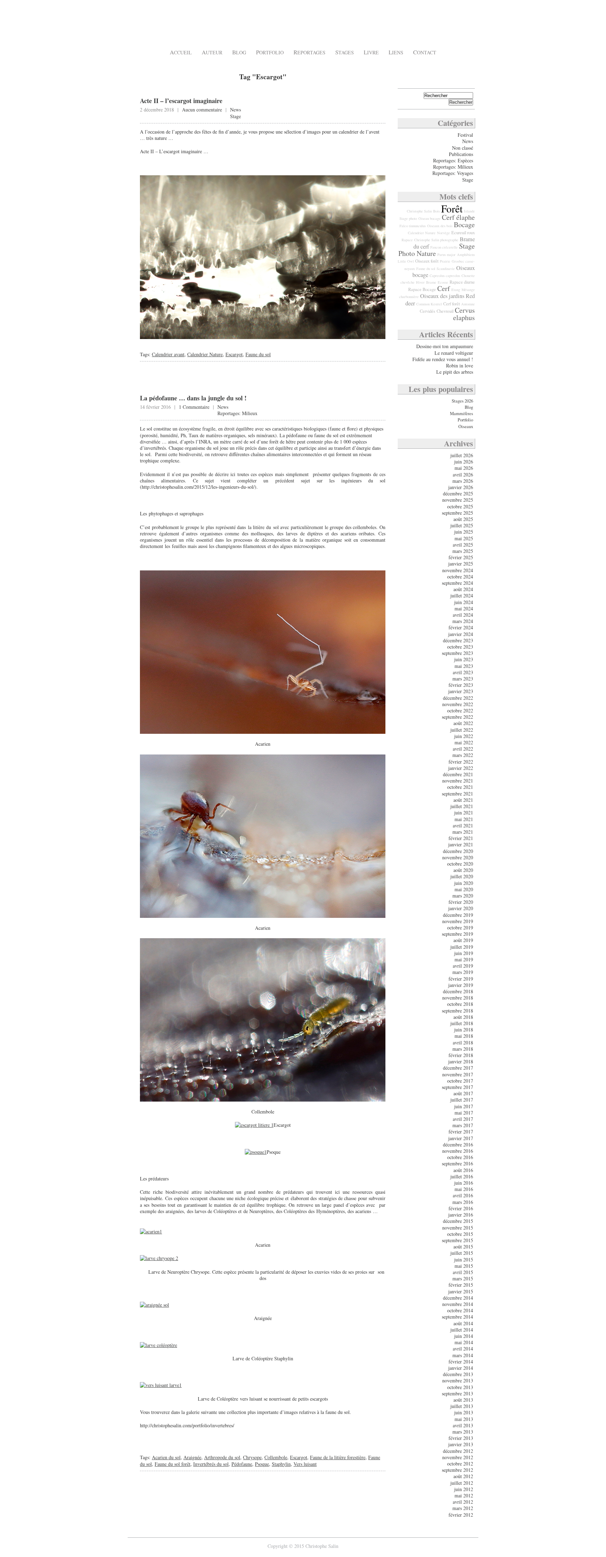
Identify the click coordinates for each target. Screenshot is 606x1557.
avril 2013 (463, 1425)
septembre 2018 (457, 1010)
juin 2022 (463, 736)
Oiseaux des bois (439, 225)
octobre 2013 (460, 1387)
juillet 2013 (461, 1406)
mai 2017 (463, 1112)
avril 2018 (463, 1042)
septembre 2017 (457, 1087)
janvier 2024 (460, 634)
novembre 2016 (457, 1151)
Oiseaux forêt (426, 261)
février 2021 (461, 838)
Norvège (443, 232)
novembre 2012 (457, 1457)
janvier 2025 (460, 563)
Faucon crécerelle (444, 247)
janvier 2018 (460, 1061)
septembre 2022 (457, 716)
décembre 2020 (458, 851)
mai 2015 (463, 1265)
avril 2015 (463, 1272)
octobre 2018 (460, 1004)
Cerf (443, 288)
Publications (461, 154)
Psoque (262, 1464)
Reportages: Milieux (237, 413)
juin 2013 (463, 1412)
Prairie (445, 261)
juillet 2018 (461, 1023)
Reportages (309, 52)
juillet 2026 (461, 455)
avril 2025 (463, 544)
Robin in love (459, 365)
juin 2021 (463, 812)
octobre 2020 (460, 863)
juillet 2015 (461, 1253)
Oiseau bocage (429, 218)
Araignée (192, 1457)
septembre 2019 (457, 933)
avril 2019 (463, 965)
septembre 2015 (457, 1240)
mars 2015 (462, 1278)
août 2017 (463, 1093)
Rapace (407, 239)
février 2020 (461, 902)
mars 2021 (462, 831)
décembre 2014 (458, 1297)
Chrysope (252, 1457)
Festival (465, 134)
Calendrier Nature (205, 354)
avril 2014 (463, 1348)
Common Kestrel (429, 304)
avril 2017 (463, 1119)
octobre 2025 (460, 506)
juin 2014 (463, 1336)
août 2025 (463, 519)
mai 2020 (463, 889)
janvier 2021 (460, 844)
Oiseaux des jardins (442, 296)
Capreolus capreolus (445, 275)
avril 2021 (463, 825)
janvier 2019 (460, 985)
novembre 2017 (457, 1074)
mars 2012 (462, 1508)
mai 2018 (463, 1036)
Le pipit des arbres (454, 371)
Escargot (234, 354)
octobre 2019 (460, 927)
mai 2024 (463, 608)
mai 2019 (463, 959)
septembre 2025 (457, 512)
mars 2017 (462, 1125)
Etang (455, 289)
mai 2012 (463, 1495)
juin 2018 (463, 1029)
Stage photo (408, 218)
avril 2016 (463, 1195)
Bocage (464, 224)
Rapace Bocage (422, 289)
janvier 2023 (460, 691)
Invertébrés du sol (211, 1464)
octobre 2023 (460, 646)
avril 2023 (463, 672)
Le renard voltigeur (454, 353)
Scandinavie (446, 268)
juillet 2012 (461, 1483)
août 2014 (463, 1323)
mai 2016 (463, 1189)
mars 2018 (462, 1048)
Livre (371, 52)
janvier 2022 (460, 768)
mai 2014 (463, 1342)
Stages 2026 (462, 401)
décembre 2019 (458, 915)
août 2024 (463, 589)
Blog (239, 52)
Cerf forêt (451, 304)
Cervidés (427, 311)
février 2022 (461, 761)
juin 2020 (463, 883)
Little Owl (406, 261)
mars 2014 (462, 1355)
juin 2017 (463, 1106)
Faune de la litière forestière (337, 1457)
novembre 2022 (457, 704)
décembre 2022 (458, 698)
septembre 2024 (457, 583)
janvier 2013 (460, 1444)
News (235, 109)
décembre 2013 (458, 1374)
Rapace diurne (462, 282)
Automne (468, 304)
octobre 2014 (460, 1310)
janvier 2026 (460, 487)
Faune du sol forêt (172, 1464)
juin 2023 (463, 659)
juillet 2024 (461, 595)
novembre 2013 (457, 1380)
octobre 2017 (460, 1080)
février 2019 (461, 978)
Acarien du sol (166, 1457)
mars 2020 (462, 895)
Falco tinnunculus (412, 225)
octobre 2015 (460, 1234)
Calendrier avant (168, 354)
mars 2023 (462, 678)
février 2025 (461, 557)
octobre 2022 (460, 710)
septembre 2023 (457, 653)
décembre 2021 (458, 774)
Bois (436, 211)
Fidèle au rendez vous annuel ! (442, 359)
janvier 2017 (460, 1138)
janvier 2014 (460, 1368)
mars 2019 (462, 972)
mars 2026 (462, 481)
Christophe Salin (182, 24)
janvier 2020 (460, 908)
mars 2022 (462, 755)
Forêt (452, 208)
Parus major (446, 254)
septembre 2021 (457, 793)
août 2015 (463, 1246)
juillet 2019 (461, 946)
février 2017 (461, 1131)
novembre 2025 (457, 499)
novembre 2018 (457, 997)
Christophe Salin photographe (436, 239)
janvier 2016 (460, 1214)
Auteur (212, 52)
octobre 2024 (460, 576)
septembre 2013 (457, 1393)
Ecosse (443, 282)
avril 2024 (463, 614)
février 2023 (461, 685)
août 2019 (463, 940)
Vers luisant (305, 1464)
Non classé (462, 147)
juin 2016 (463, 1182)
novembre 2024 (457, 570)
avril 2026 (463, 474)
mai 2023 (463, 666)
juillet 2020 (461, 876)
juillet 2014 (461, 1329)
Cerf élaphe (458, 217)
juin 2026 (463, 461)
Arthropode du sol (222, 1457)
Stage (235, 116)
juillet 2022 (461, 729)
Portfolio (270, 52)
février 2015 (461, 1284)
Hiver (420, 282)
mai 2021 (463, 819)
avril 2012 (463, 1501)
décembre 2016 (458, 1144)
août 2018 (463, 1017)
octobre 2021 (460, 787)
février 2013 (461, 1438)
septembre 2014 (457, 1316)
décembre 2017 (458, 1067)
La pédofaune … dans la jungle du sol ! (193, 397)
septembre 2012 (457, 1470)
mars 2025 (462, 551)
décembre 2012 (458, 1451)
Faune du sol (258, 354)
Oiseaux (465, 426)
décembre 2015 (458, 1221)
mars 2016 (462, 1202)
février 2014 (461, 1361)
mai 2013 (463, 1419)
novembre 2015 (457, 1227)
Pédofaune (241, 1464)
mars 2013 (462, 1431)
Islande (469, 211)
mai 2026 (463, 468)
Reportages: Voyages (452, 173)
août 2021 (463, 800)
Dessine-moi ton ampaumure (444, 346)
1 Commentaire (194, 407)
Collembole (275, 1457)
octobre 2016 (460, 1157)
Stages (344, 52)
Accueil (181, 52)
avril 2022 (463, 748)
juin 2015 (463, 1259)
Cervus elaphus (464, 313)
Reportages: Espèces (453, 160)
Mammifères (461, 414)
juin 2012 (463, 1489)
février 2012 (461, 1514)
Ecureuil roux (463, 233)
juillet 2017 (461, 1099)
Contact (424, 52)
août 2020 (463, 870)
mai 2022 (463, 742)
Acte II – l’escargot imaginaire (181, 100)
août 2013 (463, 1399)
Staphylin (281, 1464)
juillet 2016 (461, 1176)
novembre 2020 (457, 857)
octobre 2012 (460, 1463)
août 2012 (463, 1476)
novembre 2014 (457, 1304)
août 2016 (463, 1170)
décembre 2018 (458, 991)
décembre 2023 (458, 640)
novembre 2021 (457, 780)
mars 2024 (462, 621)
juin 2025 (463, 531)
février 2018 (461, 1055)
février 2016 (461, 1208)
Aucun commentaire (202, 109)
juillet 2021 (461, 806)
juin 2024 (463, 602)
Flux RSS (463, 79)
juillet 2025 (461, 525)
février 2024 (461, 627)
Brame (431, 282)
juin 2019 (463, 953)
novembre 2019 (457, 921)
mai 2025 (463, 538)
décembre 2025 (458, 493)
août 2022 (463, 723)
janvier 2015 (460, 1291)
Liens (396, 52)
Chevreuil (445, 311)
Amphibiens (466, 254)
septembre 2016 (457, 1163)
